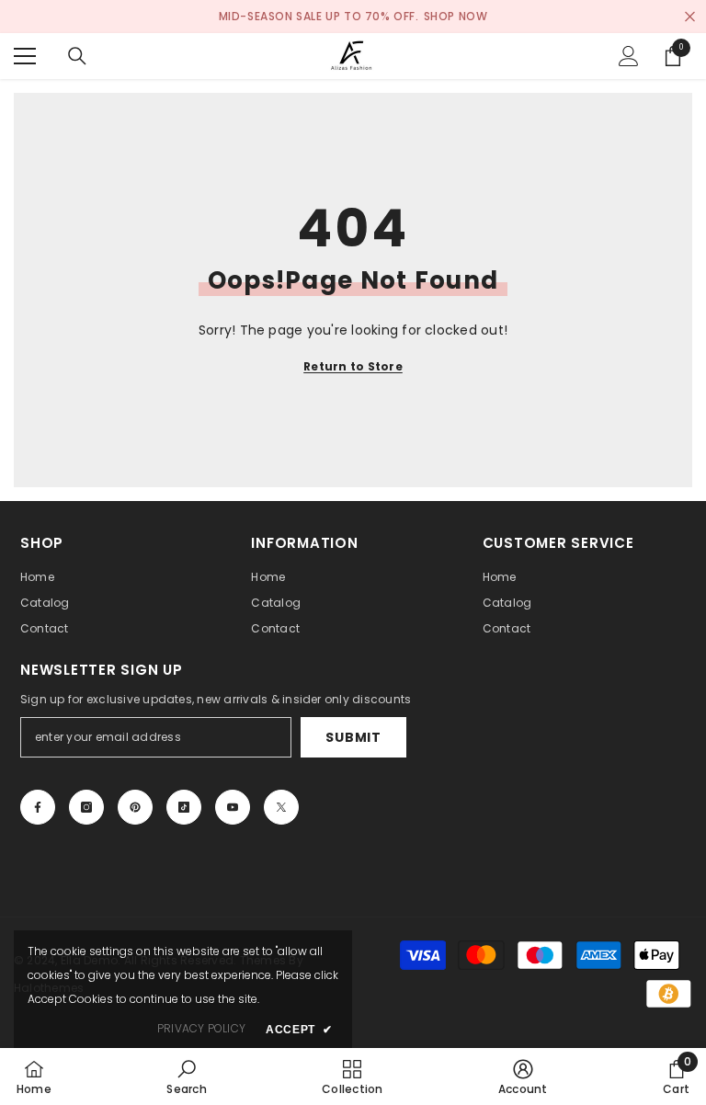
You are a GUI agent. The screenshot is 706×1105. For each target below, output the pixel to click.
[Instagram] (86, 807)
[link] (186, 1076)
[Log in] (629, 56)
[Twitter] (281, 807)
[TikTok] (183, 807)
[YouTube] (232, 807)
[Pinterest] (135, 807)
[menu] (25, 56)
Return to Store (353, 366)
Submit (353, 737)
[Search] (77, 56)
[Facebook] (37, 807)
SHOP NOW (456, 16)
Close (690, 17)
